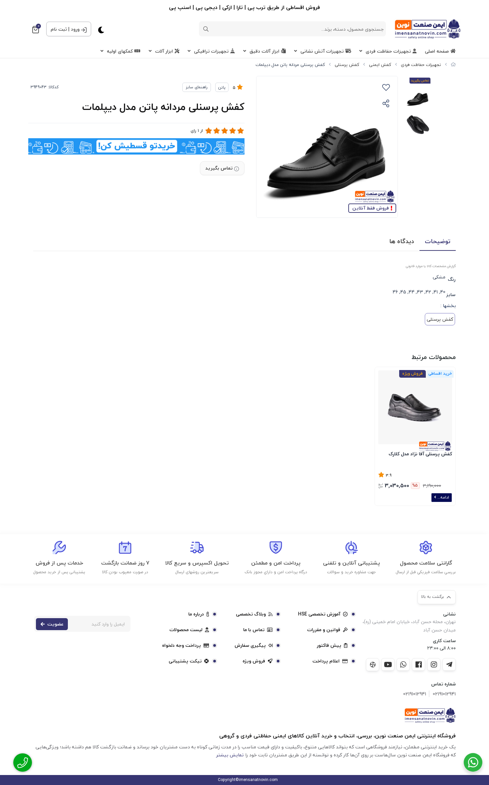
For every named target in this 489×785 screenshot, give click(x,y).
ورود (75, 29)
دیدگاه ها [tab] (401, 241)
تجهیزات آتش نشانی (322, 51)
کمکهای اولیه (120, 51)
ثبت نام (59, 29)
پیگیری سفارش (250, 645)
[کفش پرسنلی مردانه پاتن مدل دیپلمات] (430, 715)
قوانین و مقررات (323, 629)
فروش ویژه (254, 661)
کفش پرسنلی (347, 64)
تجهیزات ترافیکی (211, 51)
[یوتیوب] (388, 664)
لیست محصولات (185, 629)
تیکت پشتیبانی (185, 661)
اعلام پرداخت (326, 661)
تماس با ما (253, 629)
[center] (206, 29)
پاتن (222, 87)
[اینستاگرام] (433, 664)
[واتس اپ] (403, 664)
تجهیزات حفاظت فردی (388, 51)
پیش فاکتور (329, 645)
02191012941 (444, 693)
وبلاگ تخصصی (251, 614)
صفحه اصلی (437, 51)
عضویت (55, 624)
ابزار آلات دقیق (264, 51)
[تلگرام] (449, 664)
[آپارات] (372, 664)
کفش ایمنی (380, 64)
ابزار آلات (164, 51)
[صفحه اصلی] (453, 64)
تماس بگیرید (219, 168)
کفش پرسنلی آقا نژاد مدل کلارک (420, 454)
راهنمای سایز (196, 87)
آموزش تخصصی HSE (319, 614)
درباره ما (196, 614)
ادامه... (442, 497)
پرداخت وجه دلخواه (181, 645)
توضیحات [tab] (437, 241)
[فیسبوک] (418, 664)
